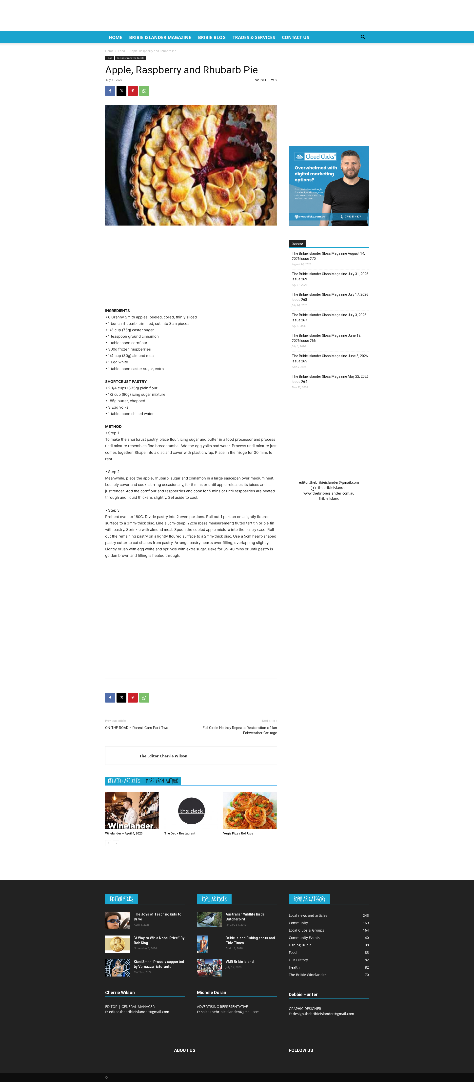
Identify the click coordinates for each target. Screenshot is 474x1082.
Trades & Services (254, 37)
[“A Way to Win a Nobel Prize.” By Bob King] (117, 944)
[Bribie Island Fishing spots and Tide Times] (202, 944)
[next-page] (116, 843)
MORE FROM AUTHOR (162, 781)
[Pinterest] (133, 91)
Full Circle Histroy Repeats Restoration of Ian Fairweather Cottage (240, 730)
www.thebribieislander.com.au (329, 493)
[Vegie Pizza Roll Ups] (250, 810)
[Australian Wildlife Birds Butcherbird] (209, 919)
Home (115, 37)
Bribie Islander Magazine (160, 37)
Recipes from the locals (130, 58)
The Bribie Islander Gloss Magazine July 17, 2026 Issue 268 (330, 297)
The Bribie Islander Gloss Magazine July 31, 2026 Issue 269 (330, 276)
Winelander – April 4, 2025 (123, 833)
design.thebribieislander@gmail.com (323, 1013)
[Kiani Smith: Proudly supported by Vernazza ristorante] (117, 968)
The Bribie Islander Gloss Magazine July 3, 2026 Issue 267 (329, 317)
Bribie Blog (212, 37)
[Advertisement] (191, 266)
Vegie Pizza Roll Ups (238, 833)
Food (121, 51)
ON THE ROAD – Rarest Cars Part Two (136, 728)
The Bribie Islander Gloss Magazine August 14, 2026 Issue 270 (328, 256)
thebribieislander (332, 487)
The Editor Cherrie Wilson (163, 755)
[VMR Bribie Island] (209, 968)
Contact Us (295, 37)
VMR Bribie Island (240, 962)
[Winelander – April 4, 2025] (132, 810)
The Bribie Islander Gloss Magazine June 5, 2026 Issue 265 (330, 358)
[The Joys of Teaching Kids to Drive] (117, 920)
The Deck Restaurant (180, 833)
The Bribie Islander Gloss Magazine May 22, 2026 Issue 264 (330, 379)
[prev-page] (108, 843)
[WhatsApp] (144, 91)
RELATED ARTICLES (124, 781)
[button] (363, 37)
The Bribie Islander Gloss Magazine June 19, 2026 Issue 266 (326, 338)
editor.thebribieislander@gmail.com (329, 482)
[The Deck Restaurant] (191, 810)
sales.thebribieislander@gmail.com (230, 1011)
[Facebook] (110, 91)
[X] (121, 91)
